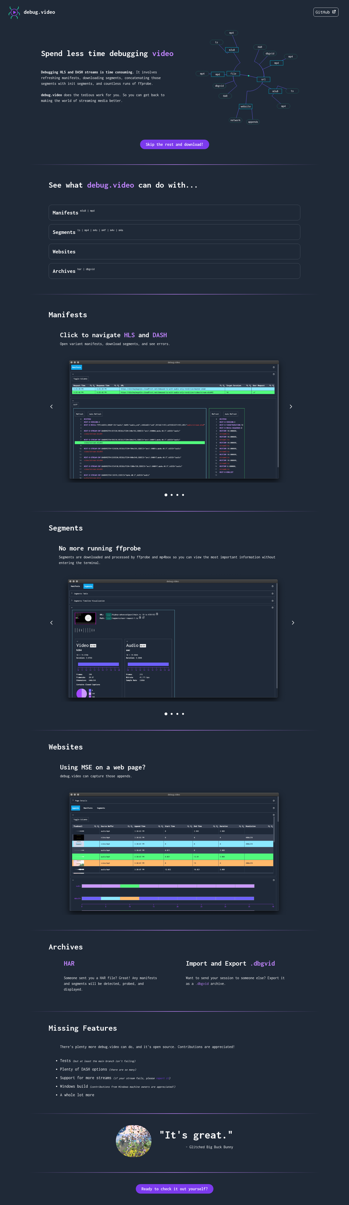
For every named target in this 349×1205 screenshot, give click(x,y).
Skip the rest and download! (174, 144)
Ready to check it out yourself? (174, 1189)
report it (162, 1078)
